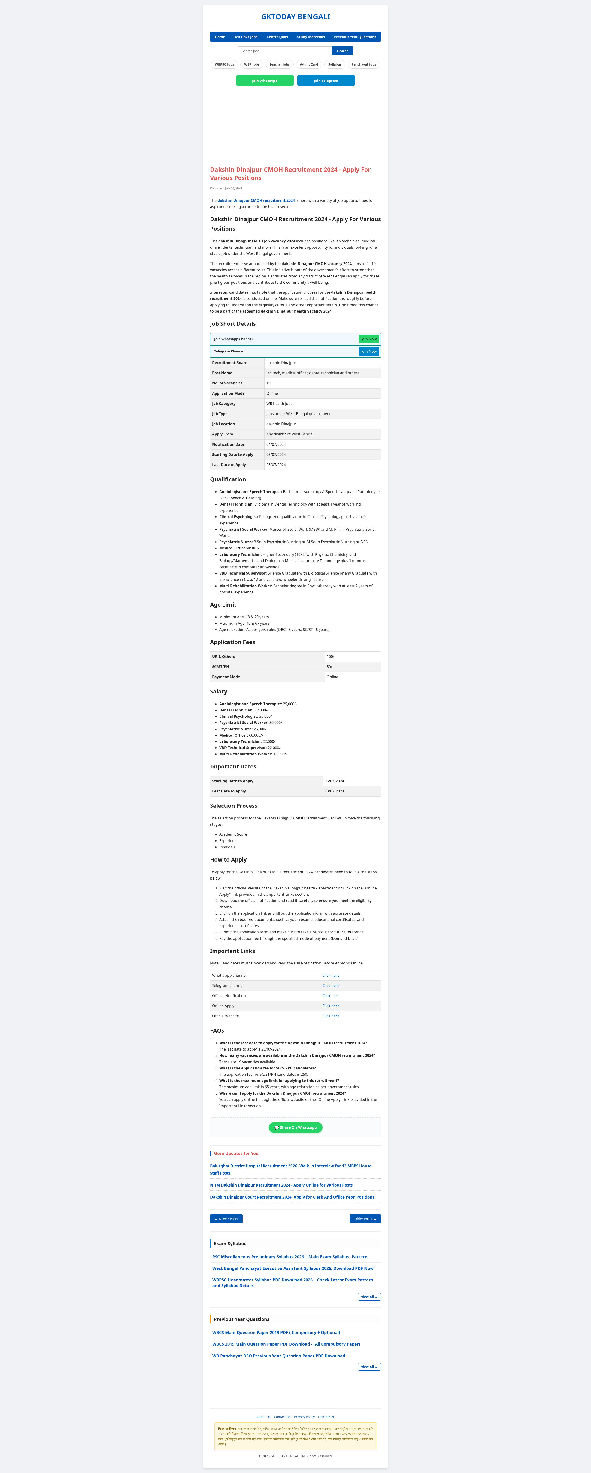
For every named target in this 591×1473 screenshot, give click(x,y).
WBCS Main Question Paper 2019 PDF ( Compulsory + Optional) (276, 1332)
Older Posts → (365, 1219)
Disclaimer (326, 1417)
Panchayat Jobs (364, 64)
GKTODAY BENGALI (295, 16)
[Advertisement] (295, 128)
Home (220, 36)
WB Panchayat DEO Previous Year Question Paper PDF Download (278, 1356)
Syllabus (334, 64)
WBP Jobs (251, 64)
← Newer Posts (226, 1219)
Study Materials (311, 36)
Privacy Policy (304, 1417)
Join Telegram (326, 80)
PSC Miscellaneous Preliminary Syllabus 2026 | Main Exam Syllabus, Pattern (290, 1256)
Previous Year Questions (355, 36)
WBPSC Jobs (224, 64)
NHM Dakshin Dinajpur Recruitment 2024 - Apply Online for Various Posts (281, 1185)
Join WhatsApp (265, 80)
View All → (369, 1297)
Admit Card (309, 64)
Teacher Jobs (280, 64)
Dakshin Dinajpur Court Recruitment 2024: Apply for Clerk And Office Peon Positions (292, 1197)
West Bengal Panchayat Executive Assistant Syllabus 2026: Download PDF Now (293, 1268)
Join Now (369, 339)
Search (342, 51)
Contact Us (282, 1417)
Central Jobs (277, 36)
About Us (263, 1417)
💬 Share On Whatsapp (295, 1127)
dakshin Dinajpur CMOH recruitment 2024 (256, 200)
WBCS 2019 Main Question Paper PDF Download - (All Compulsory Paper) (286, 1344)
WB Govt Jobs (245, 36)
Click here (330, 975)
